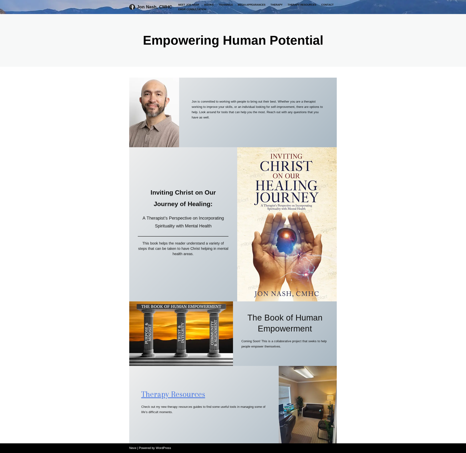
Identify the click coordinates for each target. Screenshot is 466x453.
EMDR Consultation (192, 9)
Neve (132, 448)
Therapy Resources (302, 4)
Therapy (276, 4)
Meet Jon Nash (188, 4)
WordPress (163, 448)
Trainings (226, 4)
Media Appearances (251, 4)
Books (209, 4)
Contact (327, 4)
